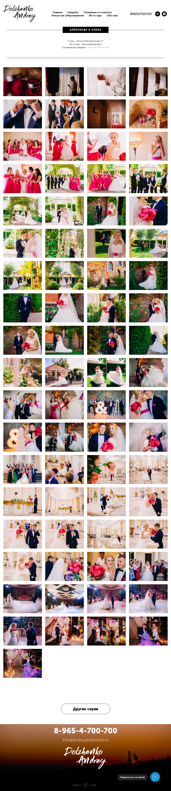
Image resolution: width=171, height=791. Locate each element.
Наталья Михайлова (98, 47)
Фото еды (95, 15)
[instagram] (164, 13)
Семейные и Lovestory (97, 12)
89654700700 (141, 14)
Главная (57, 12)
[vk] (157, 13)
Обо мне (112, 15)
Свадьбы (72, 12)
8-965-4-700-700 (85, 730)
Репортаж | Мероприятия (68, 15)
